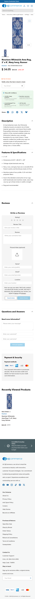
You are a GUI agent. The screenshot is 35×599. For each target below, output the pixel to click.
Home (3, 14)
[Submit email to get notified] (22, 86)
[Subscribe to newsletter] (30, 578)
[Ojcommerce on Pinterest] (20, 484)
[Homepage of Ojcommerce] (12, 6)
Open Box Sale (7, 524)
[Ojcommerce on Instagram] (12, 484)
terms (16, 293)
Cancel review (11, 298)
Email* (17, 272)
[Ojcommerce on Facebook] (4, 484)
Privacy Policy (7, 499)
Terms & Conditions (9, 541)
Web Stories (6, 509)
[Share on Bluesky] (26, 112)
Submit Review (24, 298)
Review (17, 232)
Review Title (17, 224)
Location (17, 279)
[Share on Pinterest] (17, 112)
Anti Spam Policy (8, 502)
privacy (23, 293)
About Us (5, 495)
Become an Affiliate (9, 513)
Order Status (7, 531)
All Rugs (27, 14)
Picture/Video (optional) (17, 247)
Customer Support (8, 556)
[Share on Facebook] (8, 112)
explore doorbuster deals (17, 1)
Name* (17, 264)
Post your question (17, 345)
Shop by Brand (7, 527)
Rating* (17, 217)
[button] (12, 220)
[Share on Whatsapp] (12, 112)
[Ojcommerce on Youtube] (8, 484)
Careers (5, 506)
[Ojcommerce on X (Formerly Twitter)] (24, 484)
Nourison (4, 65)
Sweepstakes (7, 544)
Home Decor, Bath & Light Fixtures (15, 14)
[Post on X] (22, 112)
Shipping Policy (7, 534)
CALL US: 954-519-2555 (11, 559)
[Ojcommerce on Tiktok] (16, 484)
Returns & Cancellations (10, 537)
